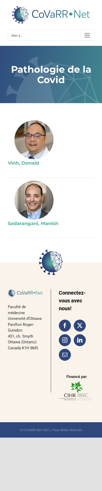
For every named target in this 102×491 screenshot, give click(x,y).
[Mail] (65, 355)
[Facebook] (65, 326)
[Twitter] (80, 326)
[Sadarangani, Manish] (34, 200)
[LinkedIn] (80, 340)
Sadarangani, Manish (33, 223)
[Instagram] (65, 340)
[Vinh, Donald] (34, 139)
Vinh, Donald (23, 163)
